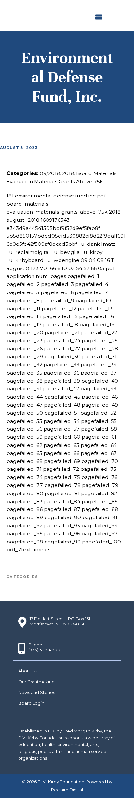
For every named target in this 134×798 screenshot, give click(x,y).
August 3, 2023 (19, 147)
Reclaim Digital (67, 789)
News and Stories (36, 692)
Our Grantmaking (36, 681)
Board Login (31, 703)
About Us (27, 670)
